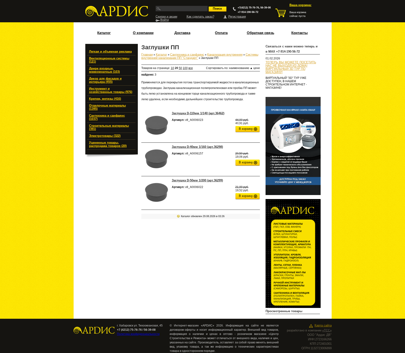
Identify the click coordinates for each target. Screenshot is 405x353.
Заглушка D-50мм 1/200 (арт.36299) (197, 180)
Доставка (182, 33)
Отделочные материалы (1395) (107, 107)
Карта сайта (323, 325)
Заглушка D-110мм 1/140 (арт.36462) (198, 113)
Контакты (299, 33)
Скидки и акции (166, 16)
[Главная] (116, 11)
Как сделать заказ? (200, 16)
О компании (143, 33)
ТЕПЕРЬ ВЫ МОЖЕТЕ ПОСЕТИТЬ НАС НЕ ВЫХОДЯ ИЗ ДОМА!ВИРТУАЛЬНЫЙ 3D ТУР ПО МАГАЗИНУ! (291, 67)
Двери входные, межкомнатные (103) (104, 70)
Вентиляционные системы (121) (109, 60)
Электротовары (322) (104, 136)
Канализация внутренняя (225, 54)
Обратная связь (260, 33)
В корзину (246, 128)
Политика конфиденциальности (138, 334)
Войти (164, 20)
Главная (147, 54)
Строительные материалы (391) (109, 127)
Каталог (104, 33)
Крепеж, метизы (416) (105, 98)
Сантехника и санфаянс (187, 54)
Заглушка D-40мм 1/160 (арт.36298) (197, 147)
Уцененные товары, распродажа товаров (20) (108, 144)
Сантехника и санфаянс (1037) (107, 117)
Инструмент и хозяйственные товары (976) (110, 90)
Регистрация (237, 16)
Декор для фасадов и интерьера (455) (105, 80)
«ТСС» (327, 330)
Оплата (221, 33)
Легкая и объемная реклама (110, 51)
